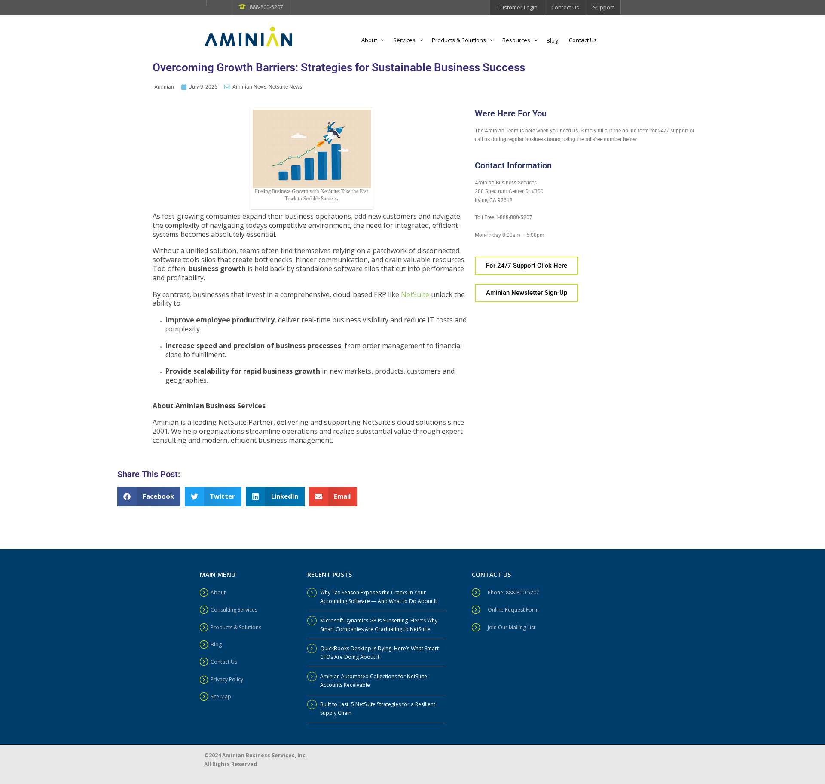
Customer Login (517, 7)
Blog (552, 40)
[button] (148, 496)
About (369, 40)
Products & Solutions (459, 40)
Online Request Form (513, 609)
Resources (516, 40)
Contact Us (565, 7)
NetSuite (414, 294)
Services (404, 40)
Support (603, 7)
